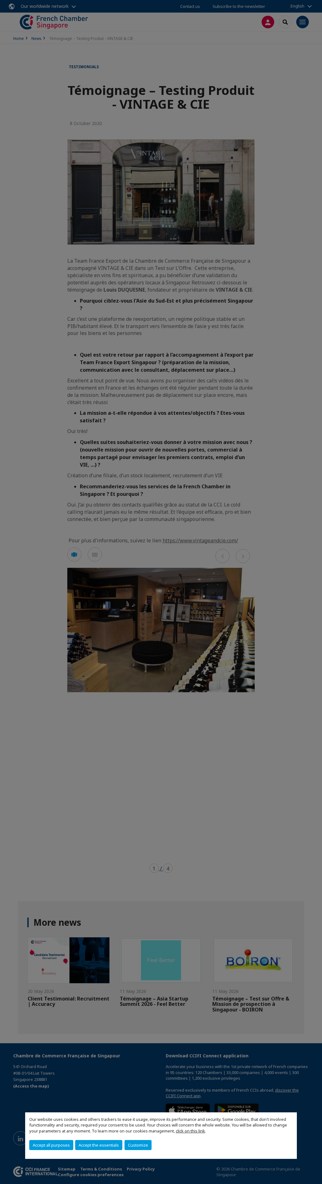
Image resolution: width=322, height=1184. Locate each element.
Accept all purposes (51, 1145)
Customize (138, 1145)
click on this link (190, 1131)
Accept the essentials (99, 1145)
